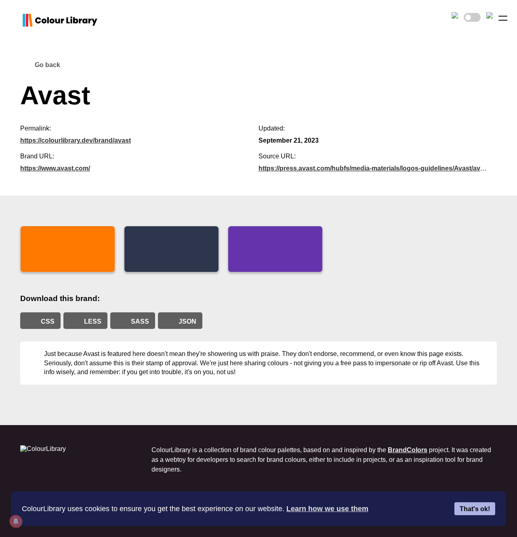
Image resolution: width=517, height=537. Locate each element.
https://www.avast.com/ (55, 168)
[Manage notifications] (15, 521)
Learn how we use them (327, 509)
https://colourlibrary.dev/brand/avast (75, 140)
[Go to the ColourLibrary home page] (28, 20)
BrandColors (407, 449)
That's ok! (475, 508)
